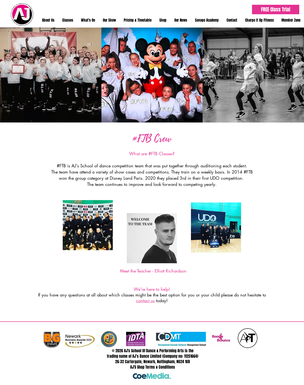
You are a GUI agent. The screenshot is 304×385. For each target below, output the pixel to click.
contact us (145, 300)
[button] (48, 20)
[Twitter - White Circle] (146, 339)
